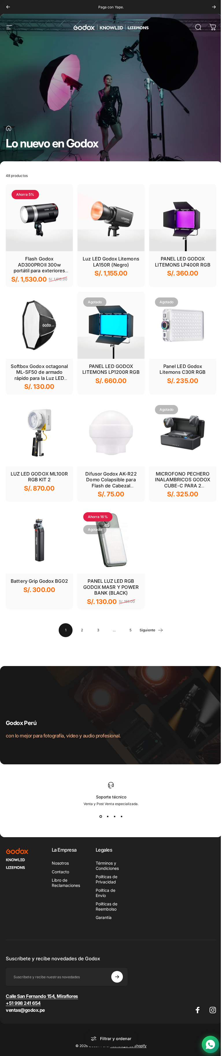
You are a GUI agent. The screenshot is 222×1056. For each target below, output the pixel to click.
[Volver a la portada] (9, 128)
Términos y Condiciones (106, 866)
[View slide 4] (119, 816)
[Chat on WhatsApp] (206, 1044)
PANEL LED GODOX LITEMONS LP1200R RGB (110, 369)
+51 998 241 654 (23, 1003)
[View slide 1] (98, 816)
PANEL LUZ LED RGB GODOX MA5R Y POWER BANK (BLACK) (111, 587)
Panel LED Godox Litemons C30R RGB (183, 369)
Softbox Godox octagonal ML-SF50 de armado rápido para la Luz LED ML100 (39, 375)
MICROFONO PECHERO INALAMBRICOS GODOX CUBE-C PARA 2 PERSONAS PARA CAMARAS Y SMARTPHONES (182, 488)
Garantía (102, 917)
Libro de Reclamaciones (66, 883)
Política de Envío (104, 893)
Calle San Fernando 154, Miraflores (42, 996)
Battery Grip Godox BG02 (39, 581)
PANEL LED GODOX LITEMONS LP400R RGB (182, 262)
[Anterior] (8, 7)
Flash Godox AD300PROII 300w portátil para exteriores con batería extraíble (39, 268)
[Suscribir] (114, 977)
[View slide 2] (105, 816)
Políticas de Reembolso (105, 906)
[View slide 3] (112, 816)
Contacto (60, 871)
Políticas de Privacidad (105, 879)
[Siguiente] (214, 7)
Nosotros (60, 863)
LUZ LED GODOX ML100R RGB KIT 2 (39, 477)
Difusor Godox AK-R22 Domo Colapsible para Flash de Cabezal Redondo (110, 483)
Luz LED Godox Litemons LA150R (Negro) (111, 262)
